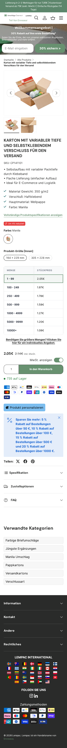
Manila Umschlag (18, 557)
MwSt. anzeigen (41, 360)
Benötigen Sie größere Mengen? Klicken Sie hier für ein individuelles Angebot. (33, 341)
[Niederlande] (32, 672)
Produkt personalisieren (26, 407)
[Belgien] (24, 663)
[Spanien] (17, 681)
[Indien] (24, 668)
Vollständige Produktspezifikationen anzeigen (33, 214)
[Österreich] (47, 672)
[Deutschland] (40, 663)
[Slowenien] (47, 677)
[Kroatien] (55, 668)
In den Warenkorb (41, 369)
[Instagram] (31, 696)
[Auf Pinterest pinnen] (32, 461)
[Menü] (61, 18)
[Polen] (55, 672)
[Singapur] (32, 677)
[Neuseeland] (24, 672)
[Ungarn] (32, 681)
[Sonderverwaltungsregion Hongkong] (55, 677)
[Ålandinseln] (9, 663)
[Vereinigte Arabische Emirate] (40, 681)
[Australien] (17, 663)
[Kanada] (47, 668)
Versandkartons (17, 573)
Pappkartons (15, 565)
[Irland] (32, 668)
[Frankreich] (9, 668)
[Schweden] (24, 677)
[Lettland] (9, 672)
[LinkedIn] (36, 696)
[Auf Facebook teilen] (25, 461)
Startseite (9, 59)
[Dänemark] (32, 663)
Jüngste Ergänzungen (21, 548)
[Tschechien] (24, 681)
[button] (53, 18)
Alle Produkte (24, 59)
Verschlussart (15, 581)
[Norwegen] (40, 672)
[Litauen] (17, 672)
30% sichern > (50, 48)
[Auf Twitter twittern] (18, 461)
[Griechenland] (17, 668)
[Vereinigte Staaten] (47, 681)
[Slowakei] (40, 677)
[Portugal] (9, 677)
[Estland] (47, 663)
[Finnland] (55, 663)
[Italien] (40, 668)
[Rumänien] (17, 677)
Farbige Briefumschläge (22, 540)
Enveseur (8, 738)
